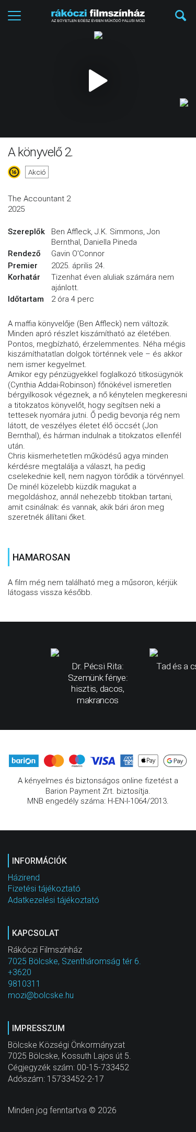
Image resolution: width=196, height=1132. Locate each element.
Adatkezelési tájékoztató (53, 900)
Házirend (24, 878)
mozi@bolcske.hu (41, 995)
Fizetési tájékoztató (44, 889)
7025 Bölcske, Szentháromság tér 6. (74, 961)
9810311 (24, 984)
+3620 (19, 972)
